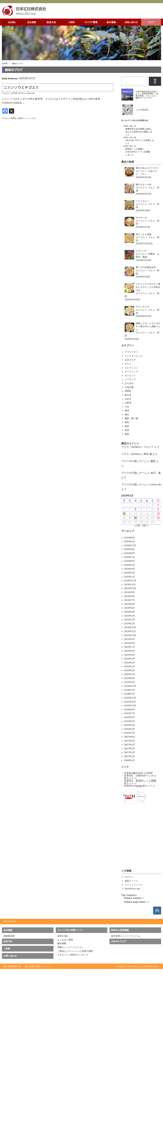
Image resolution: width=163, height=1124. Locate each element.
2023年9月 (129, 639)
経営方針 (138, 132)
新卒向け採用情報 (120, 930)
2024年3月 (129, 615)
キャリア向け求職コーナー (70, 930)
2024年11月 (130, 584)
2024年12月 (130, 580)
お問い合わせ (10, 956)
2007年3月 (129, 748)
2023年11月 (130, 631)
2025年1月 (129, 576)
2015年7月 (129, 713)
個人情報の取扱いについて (38, 966)
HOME (5, 63)
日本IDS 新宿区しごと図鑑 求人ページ (138, 782)
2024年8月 (129, 596)
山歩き (128, 399)
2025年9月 (129, 549)
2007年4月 (129, 744)
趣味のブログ (17, 63)
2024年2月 (129, 619)
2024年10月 (130, 588)
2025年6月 (129, 561)
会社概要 (140, 129)
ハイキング (130, 379)
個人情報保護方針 (12, 966)
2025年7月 (129, 557)
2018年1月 (129, 693)
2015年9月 (129, 709)
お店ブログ (130, 359)
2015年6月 (129, 717)
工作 (127, 406)
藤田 (153, 461)
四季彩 (13, 118)
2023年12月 (130, 627)
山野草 (20, 118)
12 (124, 513)
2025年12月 (130, 545)
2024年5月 (129, 608)
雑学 (127, 426)
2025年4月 (129, 568)
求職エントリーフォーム (69, 947)
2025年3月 (129, 572)
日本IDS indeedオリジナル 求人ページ (138, 777)
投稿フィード (131, 881)
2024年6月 (129, 604)
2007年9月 (129, 737)
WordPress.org (132, 888)
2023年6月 (129, 651)
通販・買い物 (131, 418)
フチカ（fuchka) (130, 447)
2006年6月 (129, 760)
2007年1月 (129, 756)
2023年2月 (129, 662)
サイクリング (131, 371)
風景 (127, 434)
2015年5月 (129, 721)
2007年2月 (129, 752)
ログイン (129, 877)
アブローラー (131, 352)
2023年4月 (129, 655)
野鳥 (127, 422)
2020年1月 (129, 674)
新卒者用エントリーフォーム (125, 936)
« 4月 (137, 525)
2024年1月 (129, 623)
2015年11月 (130, 701)
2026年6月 (129, 541)
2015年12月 (130, 697)
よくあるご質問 (65, 939)
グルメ (128, 363)
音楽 (127, 430)
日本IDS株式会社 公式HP (138, 773)
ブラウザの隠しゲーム (134, 461)
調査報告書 (9, 936)
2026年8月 (129, 537)
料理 (127, 410)
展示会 (128, 395)
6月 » (145, 525)
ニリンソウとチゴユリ (21, 87)
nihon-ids (31, 93)
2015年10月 (130, 705)
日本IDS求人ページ (134, 152)
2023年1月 (129, 666)
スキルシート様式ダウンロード (73, 954)
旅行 (127, 414)
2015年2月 (129, 733)
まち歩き (129, 383)
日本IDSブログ (118, 941)
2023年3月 (129, 658)
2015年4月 (129, 725)
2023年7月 (129, 647)
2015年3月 (129, 729)
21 (135, 517)
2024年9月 (129, 592)
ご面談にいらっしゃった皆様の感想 (75, 951)
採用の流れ (62, 936)
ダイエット (130, 375)
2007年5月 (129, 740)
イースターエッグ (133, 356)
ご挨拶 (7, 948)
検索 (155, 81)
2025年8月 (129, 553)
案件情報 (61, 943)
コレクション (131, 367)
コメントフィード (133, 884)
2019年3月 (129, 682)
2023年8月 (129, 643)
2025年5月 (129, 565)
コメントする (30, 118)
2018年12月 (130, 686)
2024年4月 (129, 612)
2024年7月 (129, 600)
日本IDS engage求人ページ (139, 785)
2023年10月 (130, 635)
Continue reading (13, 102)
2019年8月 (129, 678)
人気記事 (129, 387)
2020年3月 (129, 670)
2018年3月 (129, 690)
